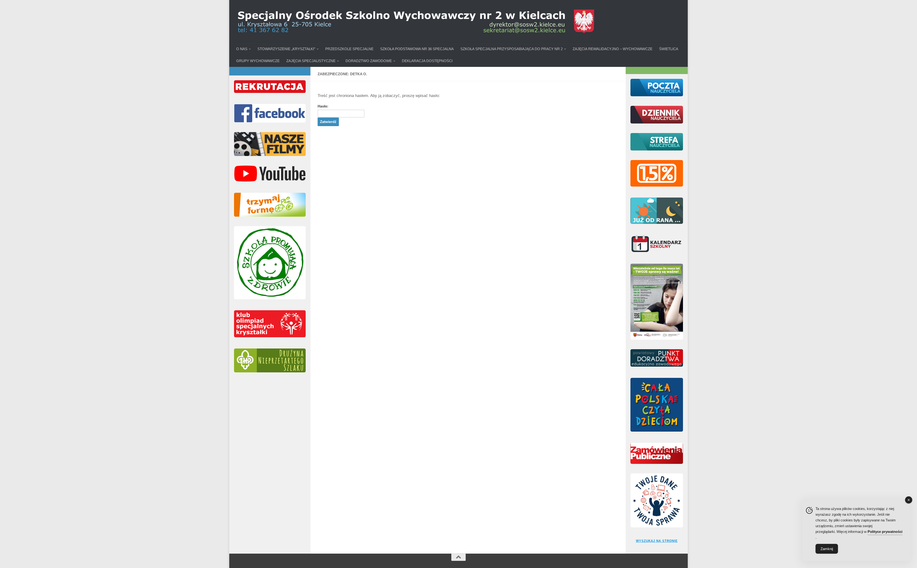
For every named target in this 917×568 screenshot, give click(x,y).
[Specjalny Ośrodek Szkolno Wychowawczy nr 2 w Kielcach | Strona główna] (415, 21)
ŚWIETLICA (668, 49)
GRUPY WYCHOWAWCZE (258, 61)
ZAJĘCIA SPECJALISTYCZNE (311, 61)
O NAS (241, 49)
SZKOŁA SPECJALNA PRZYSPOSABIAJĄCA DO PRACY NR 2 (511, 49)
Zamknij (827, 549)
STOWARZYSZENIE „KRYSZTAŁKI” (286, 49)
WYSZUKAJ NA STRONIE (657, 541)
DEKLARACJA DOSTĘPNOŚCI (427, 61)
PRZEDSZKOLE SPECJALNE (349, 49)
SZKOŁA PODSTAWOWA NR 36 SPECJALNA (417, 49)
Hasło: (323, 106)
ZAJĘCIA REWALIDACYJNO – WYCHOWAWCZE (612, 49)
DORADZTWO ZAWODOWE (369, 61)
